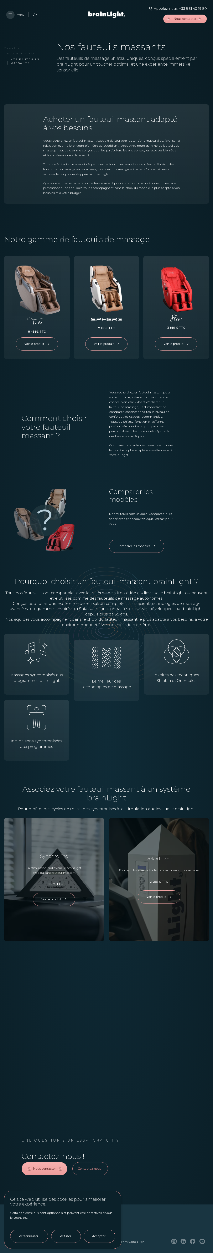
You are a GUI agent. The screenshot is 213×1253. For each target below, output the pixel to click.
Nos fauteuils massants (25, 61)
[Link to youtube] (202, 1242)
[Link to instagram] (174, 1242)
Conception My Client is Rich (127, 1241)
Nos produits (21, 53)
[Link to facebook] (193, 1242)
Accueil (12, 47)
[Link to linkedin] (183, 1242)
